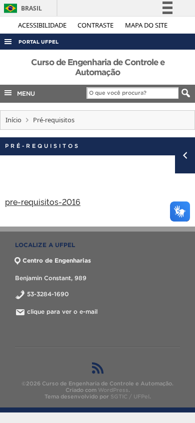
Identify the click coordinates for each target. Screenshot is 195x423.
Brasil (21, 8)
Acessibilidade (43, 25)
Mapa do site (146, 25)
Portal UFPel (38, 42)
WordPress (113, 390)
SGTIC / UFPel (130, 396)
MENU (24, 93)
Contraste (96, 25)
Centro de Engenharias (56, 260)
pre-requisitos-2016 (42, 201)
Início (14, 119)
